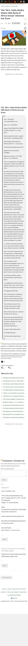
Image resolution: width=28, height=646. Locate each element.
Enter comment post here (7, 468)
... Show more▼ (15, 530)
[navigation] (25, 24)
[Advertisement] (14, 89)
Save (4, 361)
